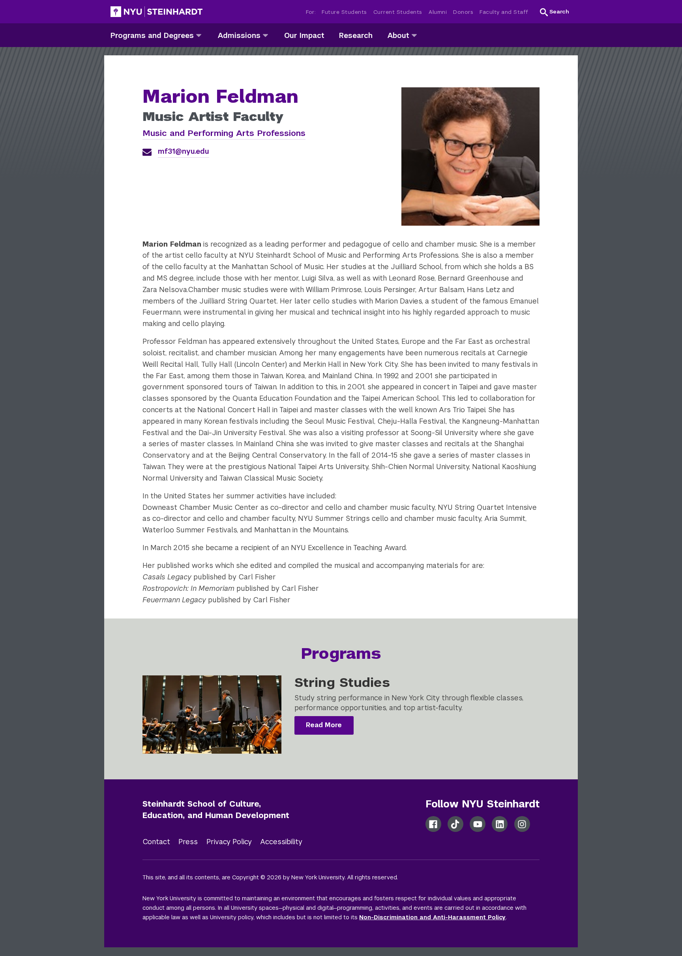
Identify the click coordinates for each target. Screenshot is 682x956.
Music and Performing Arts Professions (223, 133)
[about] (414, 35)
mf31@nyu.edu (183, 151)
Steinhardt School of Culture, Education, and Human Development (215, 809)
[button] (554, 12)
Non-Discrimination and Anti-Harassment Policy (432, 917)
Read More (324, 725)
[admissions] (265, 35)
